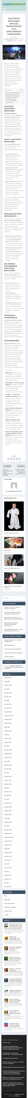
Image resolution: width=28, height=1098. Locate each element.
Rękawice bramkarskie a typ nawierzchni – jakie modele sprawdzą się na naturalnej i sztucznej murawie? (13, 926)
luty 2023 (6, 772)
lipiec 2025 (7, 727)
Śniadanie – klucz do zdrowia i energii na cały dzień (12, 607)
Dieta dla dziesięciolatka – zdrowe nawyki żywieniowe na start (13, 630)
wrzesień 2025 (8, 719)
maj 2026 (6, 689)
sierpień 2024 (7, 757)
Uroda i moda (8, 911)
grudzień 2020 (8, 807)
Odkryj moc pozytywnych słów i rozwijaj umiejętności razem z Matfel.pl (14, 433)
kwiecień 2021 (8, 791)
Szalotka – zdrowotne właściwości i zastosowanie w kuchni (15, 970)
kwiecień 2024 (8, 765)
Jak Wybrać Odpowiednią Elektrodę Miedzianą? (12, 98)
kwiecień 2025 (8, 738)
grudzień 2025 (8, 708)
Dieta (5, 896)
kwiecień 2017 (8, 875)
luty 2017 (6, 883)
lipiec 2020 (7, 818)
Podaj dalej (10, 40)
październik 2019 (8, 837)
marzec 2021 (7, 795)
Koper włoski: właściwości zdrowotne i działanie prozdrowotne (11, 624)
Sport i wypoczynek (9, 903)
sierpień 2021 (7, 780)
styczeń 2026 (7, 704)
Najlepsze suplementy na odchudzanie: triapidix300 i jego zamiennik (13, 667)
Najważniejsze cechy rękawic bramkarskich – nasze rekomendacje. (13, 1053)
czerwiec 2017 (8, 867)
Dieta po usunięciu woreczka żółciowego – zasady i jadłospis (15, 1000)
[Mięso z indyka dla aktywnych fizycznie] (14, 578)
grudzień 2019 (8, 829)
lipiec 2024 (7, 761)
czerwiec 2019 (8, 852)
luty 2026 (6, 700)
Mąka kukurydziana (9, 645)
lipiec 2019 (7, 848)
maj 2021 (6, 788)
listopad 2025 (8, 712)
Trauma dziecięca (9, 656)
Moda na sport (7, 1042)
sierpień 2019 (7, 845)
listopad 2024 (8, 753)
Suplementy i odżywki (10, 907)
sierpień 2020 (7, 814)
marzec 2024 (7, 769)
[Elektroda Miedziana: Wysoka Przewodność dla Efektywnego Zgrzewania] (14, 52)
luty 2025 (6, 746)
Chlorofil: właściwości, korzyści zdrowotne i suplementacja (12, 613)
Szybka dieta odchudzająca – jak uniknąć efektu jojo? (14, 938)
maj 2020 (6, 826)
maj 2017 (6, 871)
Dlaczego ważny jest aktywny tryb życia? (14, 1067)
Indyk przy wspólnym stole (12, 420)
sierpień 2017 (7, 860)
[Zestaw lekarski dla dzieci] (14, 516)
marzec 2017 (7, 879)
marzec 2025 (7, 742)
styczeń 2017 (7, 886)
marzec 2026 (7, 696)
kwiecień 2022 (8, 776)
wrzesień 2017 (8, 856)
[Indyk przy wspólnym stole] (14, 560)
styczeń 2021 (7, 803)
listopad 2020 (8, 810)
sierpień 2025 (7, 723)
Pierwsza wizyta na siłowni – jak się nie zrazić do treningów (13, 1062)
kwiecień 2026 (8, 693)
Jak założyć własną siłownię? (10, 1058)
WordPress (17, 1096)
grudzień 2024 (8, 750)
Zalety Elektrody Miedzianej (12, 94)
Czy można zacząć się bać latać (12, 649)
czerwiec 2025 (8, 731)
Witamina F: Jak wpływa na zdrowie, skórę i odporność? (15, 948)
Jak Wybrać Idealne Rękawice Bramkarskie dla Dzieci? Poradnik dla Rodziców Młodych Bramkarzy (13, 1048)
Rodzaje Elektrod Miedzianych (13, 96)
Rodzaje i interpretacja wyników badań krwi (15, 991)
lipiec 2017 (7, 864)
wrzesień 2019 (8, 841)
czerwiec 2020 (8, 822)
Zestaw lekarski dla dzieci (11, 533)
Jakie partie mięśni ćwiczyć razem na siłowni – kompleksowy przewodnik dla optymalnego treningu (13, 1084)
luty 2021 (6, 799)
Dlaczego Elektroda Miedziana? (13, 92)
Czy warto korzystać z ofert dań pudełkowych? (13, 640)
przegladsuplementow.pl (10, 39)
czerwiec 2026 (8, 685)
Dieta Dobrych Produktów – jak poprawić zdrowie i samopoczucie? (13, 618)
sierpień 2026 (7, 677)
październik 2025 (8, 715)
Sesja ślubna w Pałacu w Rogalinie (13, 652)
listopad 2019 (8, 833)
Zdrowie (6, 915)
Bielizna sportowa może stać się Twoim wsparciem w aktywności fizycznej (13, 1078)
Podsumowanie (9, 102)
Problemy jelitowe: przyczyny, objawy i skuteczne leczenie (14, 1025)
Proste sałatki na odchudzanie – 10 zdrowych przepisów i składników (12, 1013)
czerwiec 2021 (8, 784)
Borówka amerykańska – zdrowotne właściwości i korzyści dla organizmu (16, 980)
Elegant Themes (19, 1094)
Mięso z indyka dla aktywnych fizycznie (13, 586)
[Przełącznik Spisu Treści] (20, 90)
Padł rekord (8, 372)
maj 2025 (6, 734)
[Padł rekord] (14, 542)
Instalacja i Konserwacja (11, 100)
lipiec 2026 (7, 681)
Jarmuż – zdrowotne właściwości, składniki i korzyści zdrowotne (15, 959)
